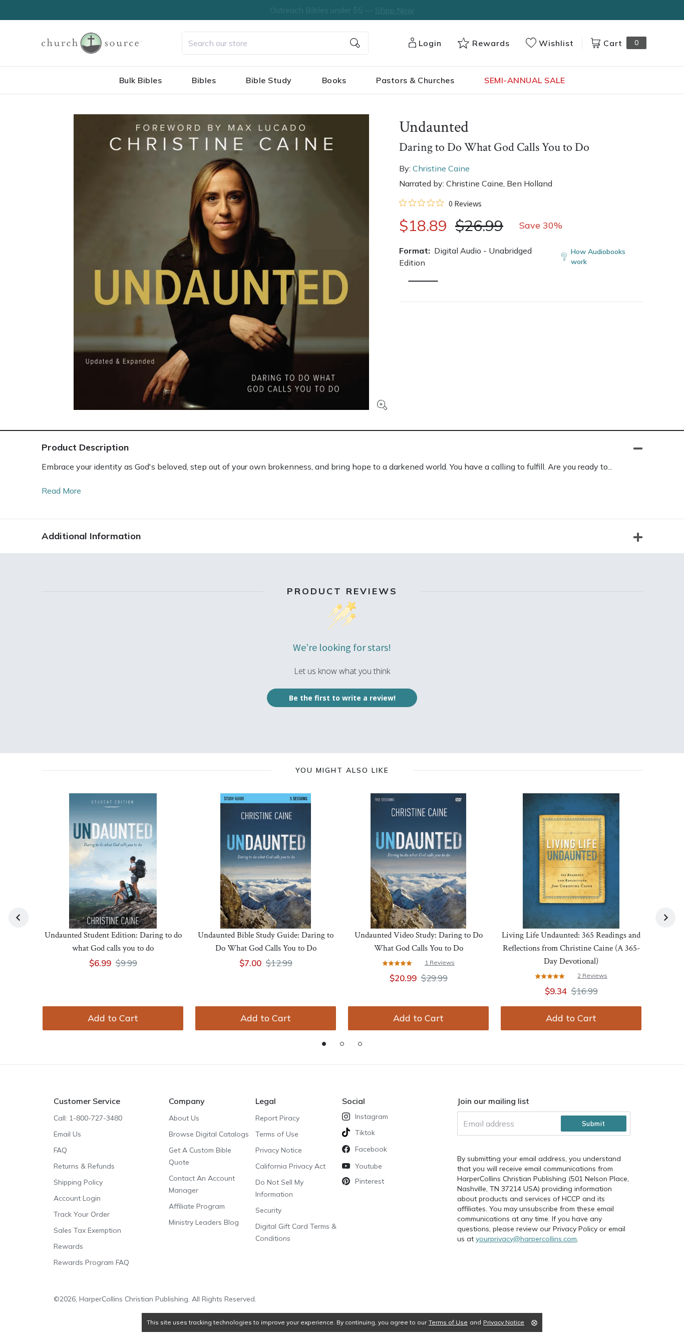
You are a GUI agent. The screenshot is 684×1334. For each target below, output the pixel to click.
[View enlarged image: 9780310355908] (221, 262)
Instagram (371, 1116)
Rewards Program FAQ (91, 1262)
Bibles (204, 80)
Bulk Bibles (140, 80)
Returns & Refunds (84, 1166)
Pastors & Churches (415, 80)
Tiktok (365, 1132)
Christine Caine (441, 168)
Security (268, 1210)
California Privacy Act (290, 1166)
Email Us (67, 1134)
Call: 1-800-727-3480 (88, 1118)
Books (334, 80)
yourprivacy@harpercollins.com (526, 1238)
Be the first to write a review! (342, 698)
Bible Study (269, 80)
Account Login (77, 1198)
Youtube (368, 1166)
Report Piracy (277, 1118)
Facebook (371, 1149)
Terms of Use (276, 1134)
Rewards (68, 1246)
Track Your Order (82, 1214)
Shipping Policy (78, 1182)
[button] (423, 281)
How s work (598, 256)
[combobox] (275, 43)
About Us (184, 1118)
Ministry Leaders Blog (204, 1222)
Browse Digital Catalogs (209, 1134)
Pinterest (369, 1181)
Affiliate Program (197, 1206)
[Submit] (355, 43)
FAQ (60, 1150)
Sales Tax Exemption (87, 1230)
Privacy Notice (278, 1150)
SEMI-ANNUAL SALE (524, 80)
